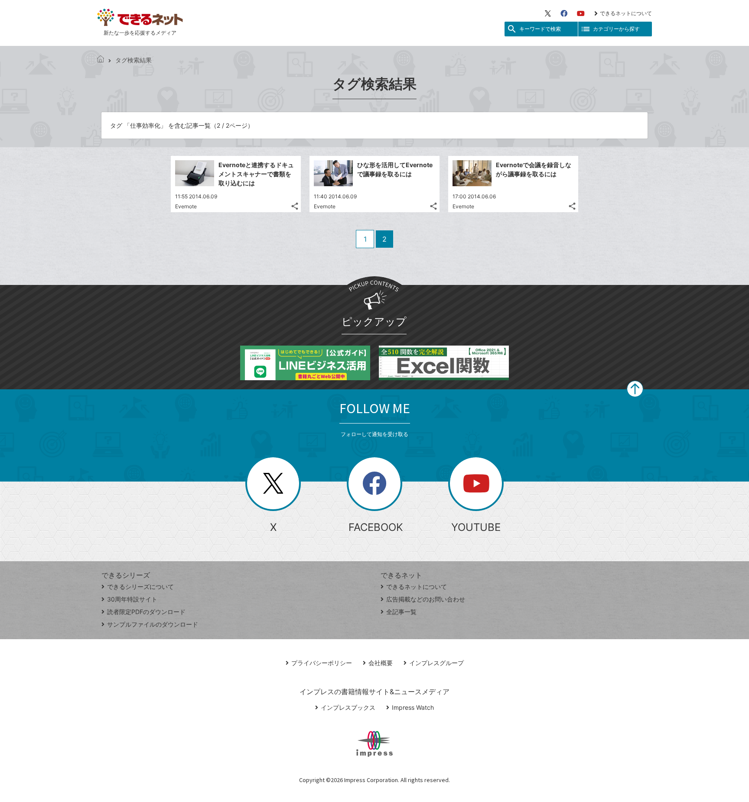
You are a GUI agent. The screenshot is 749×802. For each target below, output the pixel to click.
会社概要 (380, 662)
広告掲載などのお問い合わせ (425, 599)
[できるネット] (100, 60)
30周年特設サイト (132, 599)
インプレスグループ (436, 662)
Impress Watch (413, 707)
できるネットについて (626, 13)
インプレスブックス (348, 707)
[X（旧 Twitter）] (548, 13)
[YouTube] (581, 13)
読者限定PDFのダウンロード (146, 611)
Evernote (186, 206)
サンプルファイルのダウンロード (152, 624)
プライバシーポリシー (321, 662)
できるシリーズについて (140, 586)
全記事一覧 (401, 611)
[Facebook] (563, 13)
